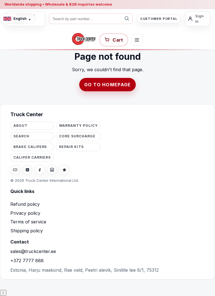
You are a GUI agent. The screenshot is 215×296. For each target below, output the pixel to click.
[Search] (127, 19)
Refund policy (25, 204)
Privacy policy (25, 213)
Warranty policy (78, 125)
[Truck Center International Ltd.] (83, 39)
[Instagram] (27, 170)
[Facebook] (40, 170)
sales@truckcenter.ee (33, 251)
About (20, 125)
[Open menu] (137, 40)
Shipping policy (26, 230)
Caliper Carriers (32, 157)
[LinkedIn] (52, 170)
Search (21, 136)
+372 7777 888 (27, 260)
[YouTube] (15, 170)
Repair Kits (71, 147)
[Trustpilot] (64, 170)
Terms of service (28, 222)
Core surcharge (77, 136)
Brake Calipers (30, 147)
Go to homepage (107, 84)
